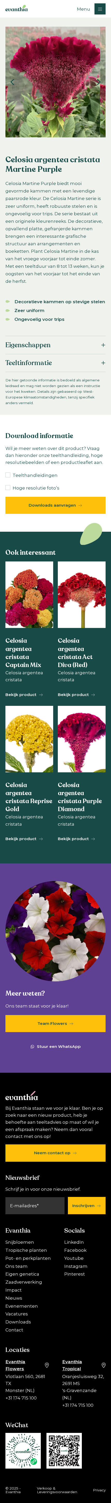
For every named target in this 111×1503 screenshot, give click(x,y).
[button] (91, 8)
